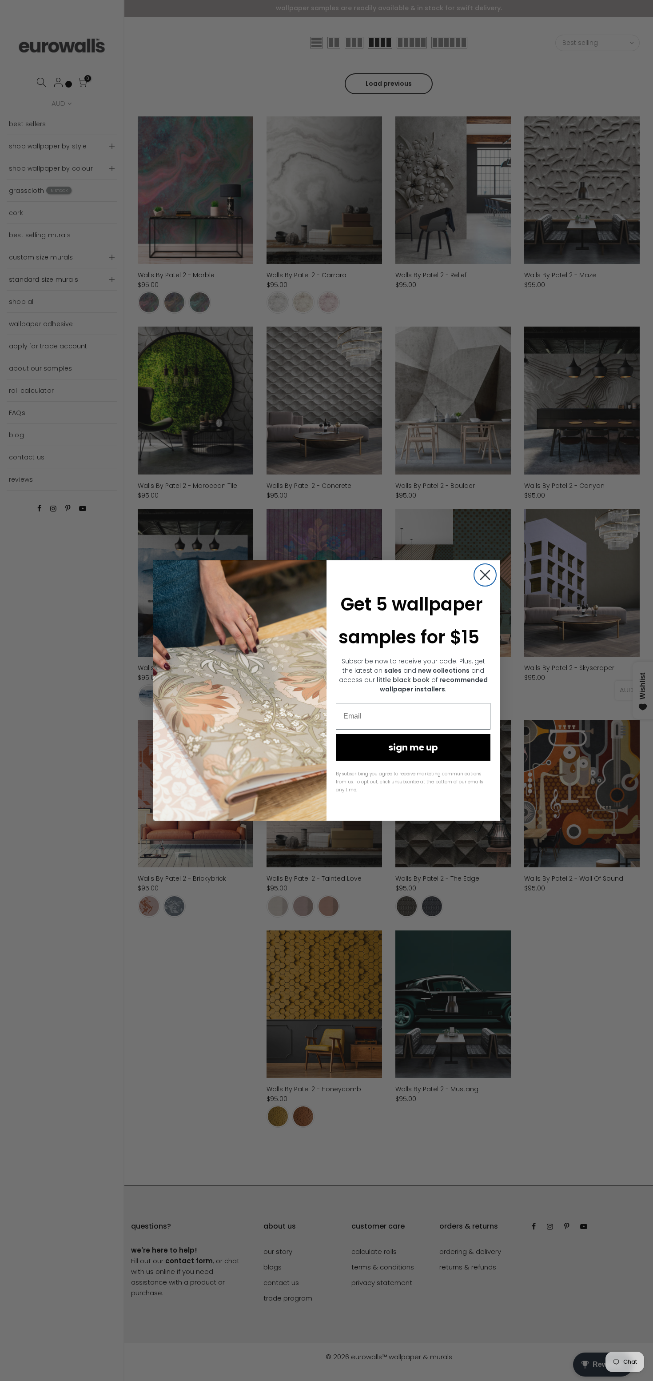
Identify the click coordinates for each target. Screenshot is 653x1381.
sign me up (413, 747)
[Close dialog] (485, 575)
